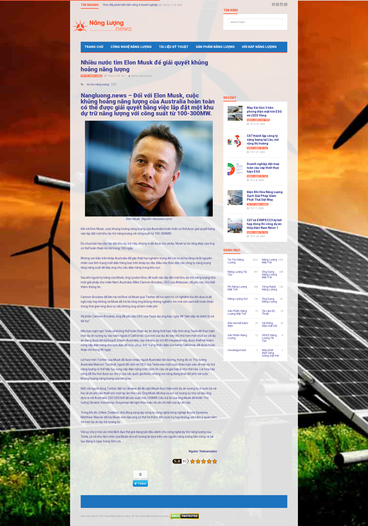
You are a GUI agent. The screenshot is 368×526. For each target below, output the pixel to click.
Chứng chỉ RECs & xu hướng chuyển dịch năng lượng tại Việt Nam (142, 4)
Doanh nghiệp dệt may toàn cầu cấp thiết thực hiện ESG (263, 167)
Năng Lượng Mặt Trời (258, 120)
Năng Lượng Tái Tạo (257, 148)
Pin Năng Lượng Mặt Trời (237, 288)
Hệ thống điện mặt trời (269, 324)
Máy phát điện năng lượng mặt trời (270, 353)
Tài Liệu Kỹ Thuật (173, 47)
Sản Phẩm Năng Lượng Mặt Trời (237, 312)
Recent (229, 98)
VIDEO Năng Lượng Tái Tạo (269, 338)
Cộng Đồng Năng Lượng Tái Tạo (121, 516)
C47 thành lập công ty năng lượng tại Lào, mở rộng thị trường (263, 139)
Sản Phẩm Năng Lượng (215, 47)
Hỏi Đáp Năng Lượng (259, 47)
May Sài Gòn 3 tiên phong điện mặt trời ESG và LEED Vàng (264, 111)
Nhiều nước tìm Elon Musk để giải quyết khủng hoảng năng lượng (144, 66)
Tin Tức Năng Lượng (91, 76)
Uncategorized (237, 350)
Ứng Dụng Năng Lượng (269, 300)
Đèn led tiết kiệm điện (238, 324)
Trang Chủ (93, 47)
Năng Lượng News (141, 76)
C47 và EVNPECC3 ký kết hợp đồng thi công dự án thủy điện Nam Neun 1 (264, 223)
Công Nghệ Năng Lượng (131, 47)
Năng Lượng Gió (238, 298)
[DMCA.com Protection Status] (184, 516)
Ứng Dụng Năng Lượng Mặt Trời (269, 274)
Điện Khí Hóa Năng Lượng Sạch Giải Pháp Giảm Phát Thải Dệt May (265, 195)
